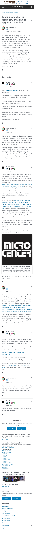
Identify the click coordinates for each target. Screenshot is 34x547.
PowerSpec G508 (12, 365)
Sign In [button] (11, 429)
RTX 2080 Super (6, 458)
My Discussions (6, 520)
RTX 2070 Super (6, 459)
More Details (5, 486)
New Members (6, 513)
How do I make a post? (8, 515)
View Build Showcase (8, 447)
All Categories (5, 506)
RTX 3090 (4, 453)
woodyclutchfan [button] (10, 27)
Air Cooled (4, 467)
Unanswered (17, 525)
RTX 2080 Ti (5, 456)
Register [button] (21, 429)
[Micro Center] (17, 7)
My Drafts (17, 523)
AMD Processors (6, 450)
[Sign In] (31, 7)
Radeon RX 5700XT (7, 464)
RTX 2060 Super (6, 462)
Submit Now (5, 439)
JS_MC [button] (8, 82)
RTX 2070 (4, 461)
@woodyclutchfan (12, 90)
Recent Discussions (7, 508)
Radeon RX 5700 (6, 465)
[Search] (28, 7)
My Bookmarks (17, 518)
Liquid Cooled (5, 468)
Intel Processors (6, 452)
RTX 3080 (4, 455)
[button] (31, 20)
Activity (4, 511)
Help (3, 528)
